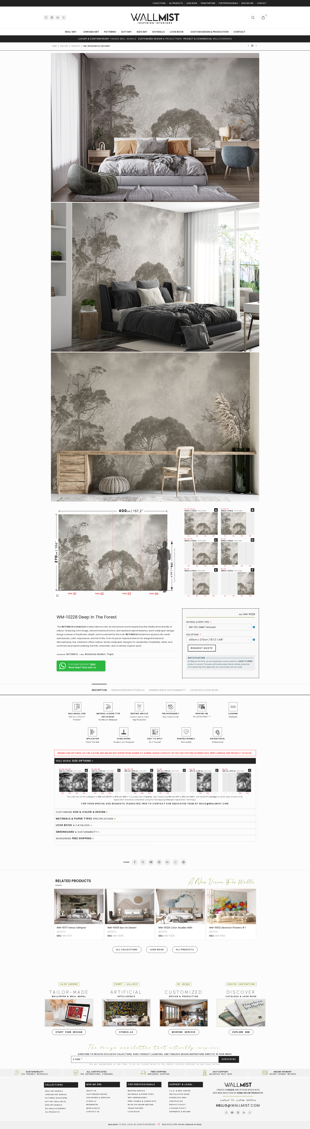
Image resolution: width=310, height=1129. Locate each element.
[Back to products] (252, 46)
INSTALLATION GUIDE (179, 1094)
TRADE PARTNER (135, 1108)
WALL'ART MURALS (54, 1091)
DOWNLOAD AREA (178, 1097)
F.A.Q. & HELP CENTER (179, 1090)
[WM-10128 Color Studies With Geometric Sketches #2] (180, 906)
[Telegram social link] (183, 862)
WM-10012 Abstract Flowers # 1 (227, 927)
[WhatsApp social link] (63, 17)
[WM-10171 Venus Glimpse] (78, 906)
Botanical (90, 654)
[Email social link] (151, 862)
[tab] (99, 688)
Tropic (110, 654)
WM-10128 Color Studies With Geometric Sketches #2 (175, 929)
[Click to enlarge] (57, 596)
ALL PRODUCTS (52, 1112)
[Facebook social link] (134, 862)
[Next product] (256, 46)
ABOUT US (91, 1090)
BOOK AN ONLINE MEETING (141, 1104)
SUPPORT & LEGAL (181, 1084)
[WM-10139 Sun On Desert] (129, 906)
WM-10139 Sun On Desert (121, 927)
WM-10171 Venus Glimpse (71, 927)
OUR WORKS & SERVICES (98, 1097)
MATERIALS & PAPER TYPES (141, 1094)
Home (54, 46)
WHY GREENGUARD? (137, 1097)
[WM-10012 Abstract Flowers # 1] (231, 906)
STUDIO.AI (91, 1101)
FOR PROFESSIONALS (141, 1084)
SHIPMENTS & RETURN (179, 1111)
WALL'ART (64, 46)
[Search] (253, 17)
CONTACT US (92, 1111)
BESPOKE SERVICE (136, 1090)
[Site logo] (155, 17)
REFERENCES (92, 1104)
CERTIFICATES (176, 1101)
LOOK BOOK (134, 1111)
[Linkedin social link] (57, 17)
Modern (101, 654)
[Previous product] (248, 46)
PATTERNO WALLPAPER (56, 1098)
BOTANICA (75, 46)
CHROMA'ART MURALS (56, 1094)
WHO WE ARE (94, 1084)
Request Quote (202, 648)
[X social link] (143, 862)
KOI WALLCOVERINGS (55, 1108)
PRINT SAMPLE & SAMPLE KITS (142, 1101)
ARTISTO (61, 931)
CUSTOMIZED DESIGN (96, 1094)
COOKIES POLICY (177, 1108)
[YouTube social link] (232, 1112)
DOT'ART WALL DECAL (55, 1101)
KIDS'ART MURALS (53, 1105)
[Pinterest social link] (51, 17)
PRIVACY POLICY (177, 1104)
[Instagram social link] (46, 17)
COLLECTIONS (54, 1085)
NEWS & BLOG (93, 1108)
